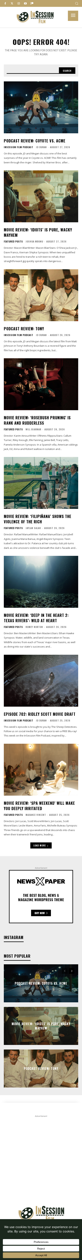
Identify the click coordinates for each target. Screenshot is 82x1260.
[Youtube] (25, 3)
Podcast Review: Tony (24, 328)
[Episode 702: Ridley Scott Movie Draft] (41, 681)
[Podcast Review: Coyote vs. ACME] (41, 107)
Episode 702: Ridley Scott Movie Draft (40, 714)
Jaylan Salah (33, 528)
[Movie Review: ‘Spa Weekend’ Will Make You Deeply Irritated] (41, 770)
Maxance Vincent (36, 814)
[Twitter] (12, 3)
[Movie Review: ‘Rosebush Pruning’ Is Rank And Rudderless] (41, 384)
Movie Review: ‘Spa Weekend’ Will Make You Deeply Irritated (39, 805)
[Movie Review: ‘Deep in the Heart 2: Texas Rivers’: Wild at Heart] (41, 582)
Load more (39, 845)
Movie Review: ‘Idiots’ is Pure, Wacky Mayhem (38, 232)
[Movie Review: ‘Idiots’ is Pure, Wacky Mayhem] (41, 196)
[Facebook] (5, 3)
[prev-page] (65, 971)
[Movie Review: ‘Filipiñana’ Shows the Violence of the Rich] (41, 483)
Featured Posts (13, 241)
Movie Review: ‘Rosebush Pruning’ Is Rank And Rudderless (37, 420)
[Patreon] (32, 3)
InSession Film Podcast (18, 147)
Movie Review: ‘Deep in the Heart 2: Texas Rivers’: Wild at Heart (36, 617)
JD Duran (41, 147)
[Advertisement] (41, 1159)
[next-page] (71, 971)
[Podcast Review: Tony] (41, 295)
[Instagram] (18, 3)
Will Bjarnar (33, 429)
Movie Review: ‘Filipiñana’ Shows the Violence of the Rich (37, 518)
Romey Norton (34, 626)
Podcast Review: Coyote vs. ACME (34, 141)
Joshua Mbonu (34, 241)
